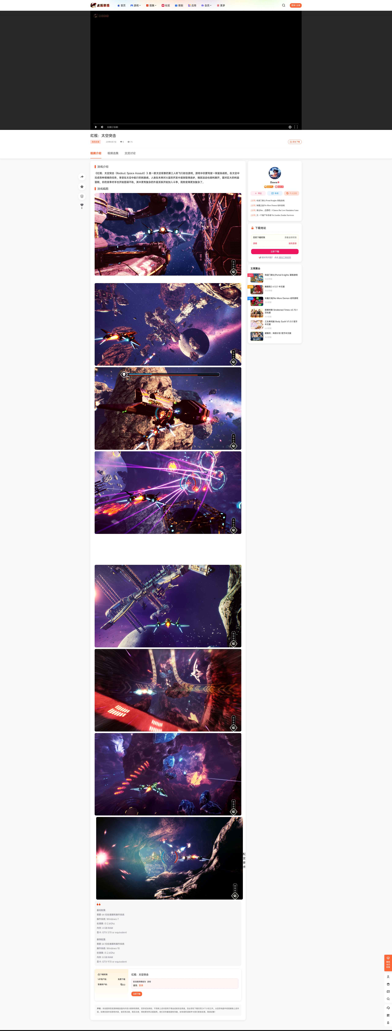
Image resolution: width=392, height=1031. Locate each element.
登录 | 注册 (295, 5)
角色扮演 (95, 141)
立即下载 (275, 251)
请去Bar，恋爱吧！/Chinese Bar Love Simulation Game (274, 210)
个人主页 (293, 193)
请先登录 (293, 243)
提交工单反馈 (284, 257)
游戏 (136, 5)
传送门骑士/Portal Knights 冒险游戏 (268, 200)
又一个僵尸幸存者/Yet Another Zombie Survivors (272, 215)
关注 (260, 193)
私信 (276, 193)
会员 (207, 5)
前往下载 (296, 142)
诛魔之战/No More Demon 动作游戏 (268, 205)
